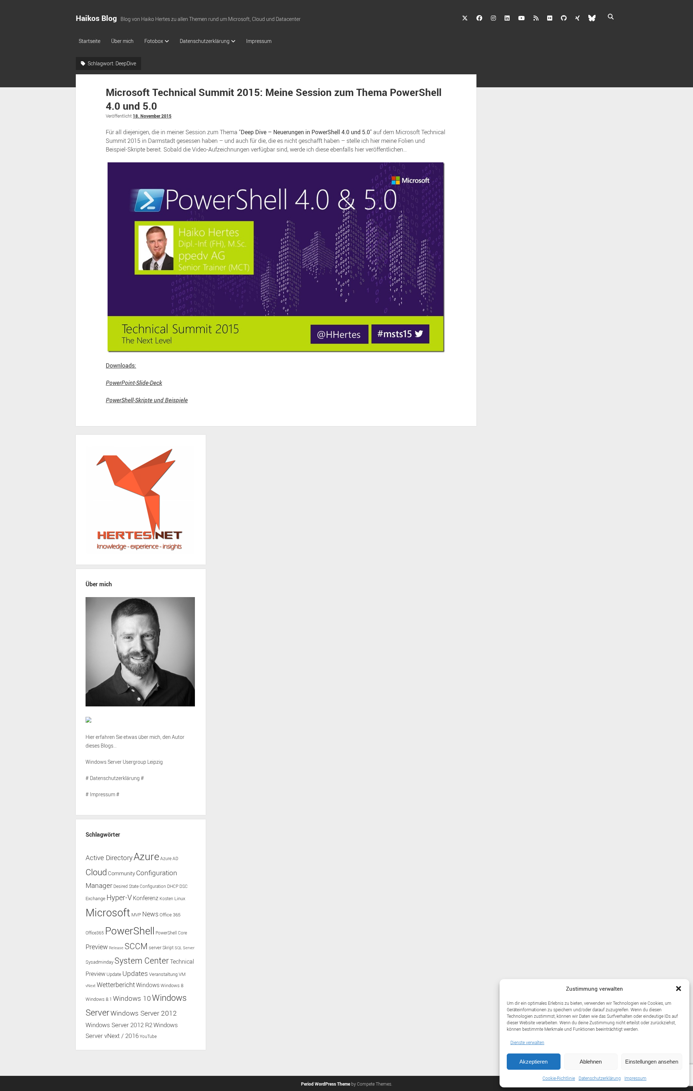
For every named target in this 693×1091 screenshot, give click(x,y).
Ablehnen (591, 1062)
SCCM (136, 946)
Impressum (635, 1078)
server (155, 948)
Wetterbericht (116, 985)
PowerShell (129, 930)
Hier (90, 736)
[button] (678, 988)
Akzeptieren (533, 1062)
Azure (146, 856)
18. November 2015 (152, 116)
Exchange (95, 898)
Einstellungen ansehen (651, 1062)
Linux (179, 898)
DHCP (172, 886)
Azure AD (169, 858)
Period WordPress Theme (325, 1084)
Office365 (95, 933)
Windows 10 (132, 998)
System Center (141, 960)
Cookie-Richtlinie (558, 1078)
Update (113, 974)
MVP (136, 915)
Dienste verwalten (527, 1042)
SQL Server (185, 947)
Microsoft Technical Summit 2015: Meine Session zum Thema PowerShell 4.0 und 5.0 (273, 99)
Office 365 (170, 915)
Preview (97, 947)
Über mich (122, 41)
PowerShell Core (171, 933)
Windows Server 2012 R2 (119, 1025)
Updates (135, 973)
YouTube (148, 1036)
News (150, 914)
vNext (91, 985)
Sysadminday (99, 962)
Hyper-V (119, 897)
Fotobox (153, 41)
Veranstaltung (163, 974)
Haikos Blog (96, 18)
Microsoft (108, 912)
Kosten (166, 898)
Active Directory (109, 857)
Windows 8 (172, 985)
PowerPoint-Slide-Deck (134, 383)
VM (182, 974)
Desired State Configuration (139, 886)
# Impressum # (102, 794)
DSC (183, 886)
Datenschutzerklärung (600, 1078)
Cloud (96, 872)
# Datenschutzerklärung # (115, 778)
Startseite (89, 41)
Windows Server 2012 (143, 1012)
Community (121, 873)
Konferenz (145, 898)
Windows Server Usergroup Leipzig (124, 761)
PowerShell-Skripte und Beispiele (147, 400)
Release (116, 947)
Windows (148, 985)
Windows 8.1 (99, 999)
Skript (168, 947)
